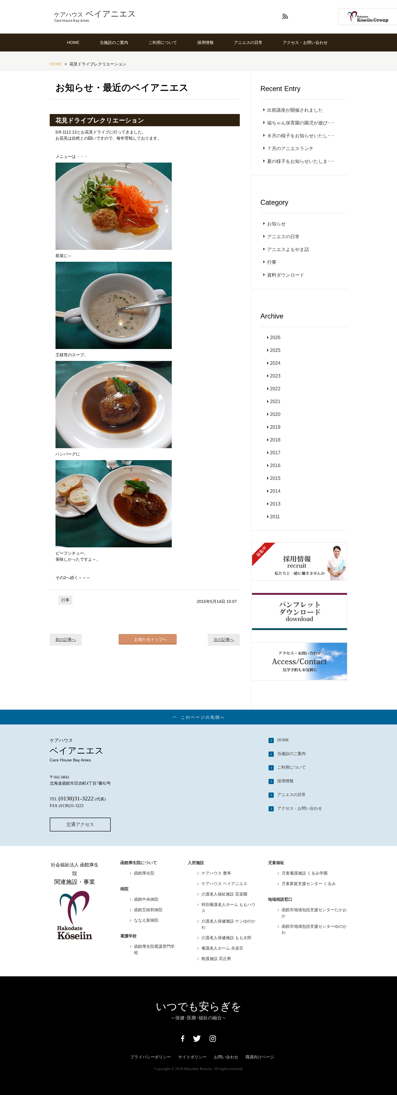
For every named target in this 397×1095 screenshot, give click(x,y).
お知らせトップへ (150, 639)
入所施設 (196, 863)
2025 (275, 350)
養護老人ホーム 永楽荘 (222, 948)
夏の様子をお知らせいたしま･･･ (301, 161)
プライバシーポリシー (150, 1057)
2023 (275, 375)
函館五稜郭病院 (148, 909)
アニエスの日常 (248, 42)
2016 (275, 465)
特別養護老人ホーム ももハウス (228, 907)
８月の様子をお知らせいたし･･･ (301, 135)
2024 (275, 363)
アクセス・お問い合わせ (305, 42)
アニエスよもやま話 (288, 249)
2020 (275, 414)
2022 (275, 388)
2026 (275, 337)
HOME (73, 42)
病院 (124, 889)
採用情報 (205, 42)
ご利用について (163, 42)
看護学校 (128, 936)
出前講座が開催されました (295, 110)
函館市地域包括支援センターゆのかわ (314, 929)
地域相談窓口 (280, 899)
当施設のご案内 (114, 42)
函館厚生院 (144, 873)
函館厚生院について (138, 863)
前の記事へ (66, 639)
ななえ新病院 (146, 920)
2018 (275, 439)
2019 (275, 427)
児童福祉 (276, 863)
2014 (275, 491)
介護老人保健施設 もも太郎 (226, 937)
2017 (275, 452)
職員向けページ (260, 1057)
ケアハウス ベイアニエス (224, 883)
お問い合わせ (226, 1057)
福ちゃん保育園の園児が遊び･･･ (301, 122)
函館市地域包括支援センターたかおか (314, 912)
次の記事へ (224, 639)
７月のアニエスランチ (290, 148)
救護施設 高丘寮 (216, 958)
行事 (65, 600)
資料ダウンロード (285, 275)
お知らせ (276, 223)
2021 (275, 401)
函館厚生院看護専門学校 (154, 949)
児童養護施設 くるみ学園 (305, 873)
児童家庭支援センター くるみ (309, 883)
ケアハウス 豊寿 (216, 873)
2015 (275, 478)
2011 (275, 516)
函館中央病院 (146, 899)
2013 (275, 503)
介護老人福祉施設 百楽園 (224, 894)
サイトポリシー (192, 1057)
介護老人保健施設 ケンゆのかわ (228, 924)
